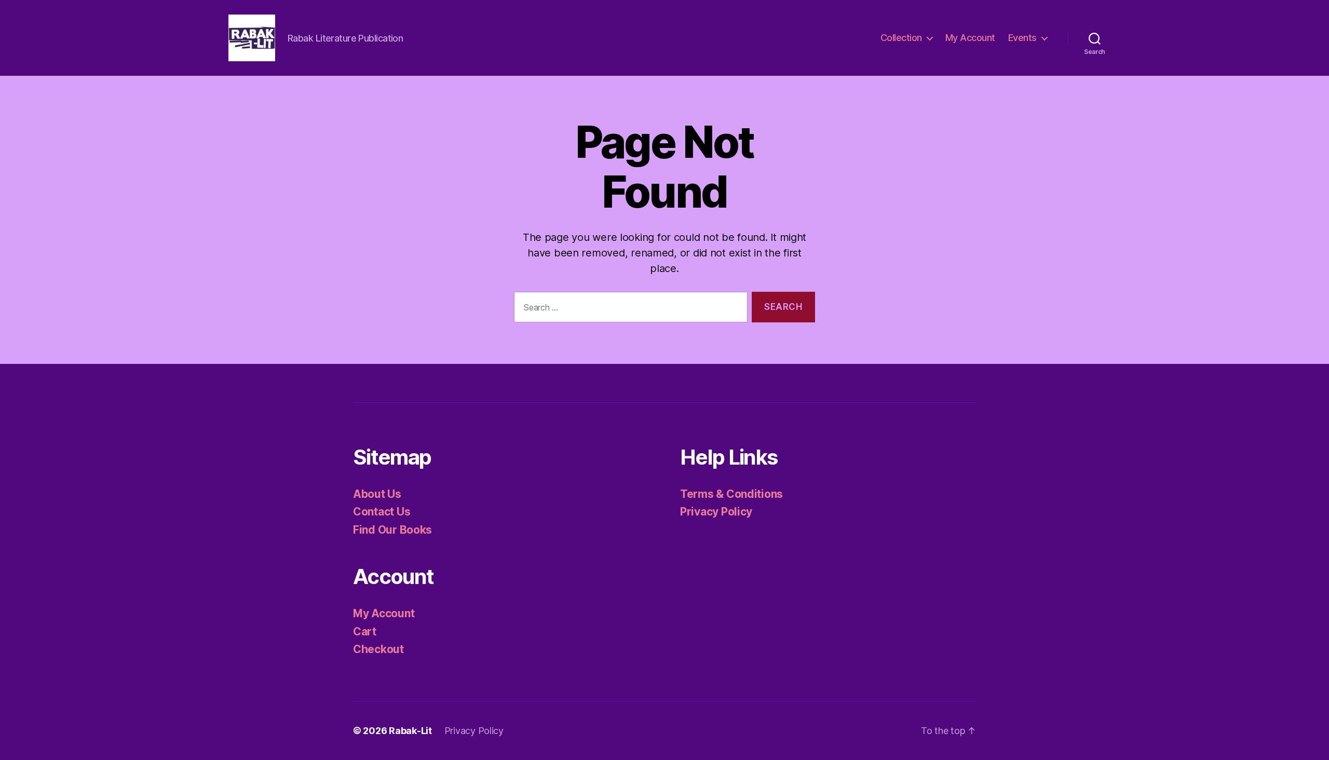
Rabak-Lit (410, 730)
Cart (364, 631)
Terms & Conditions (731, 493)
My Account (970, 37)
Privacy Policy (716, 511)
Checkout (378, 649)
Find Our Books (392, 529)
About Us (377, 493)
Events (1022, 37)
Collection (901, 37)
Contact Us (381, 511)
